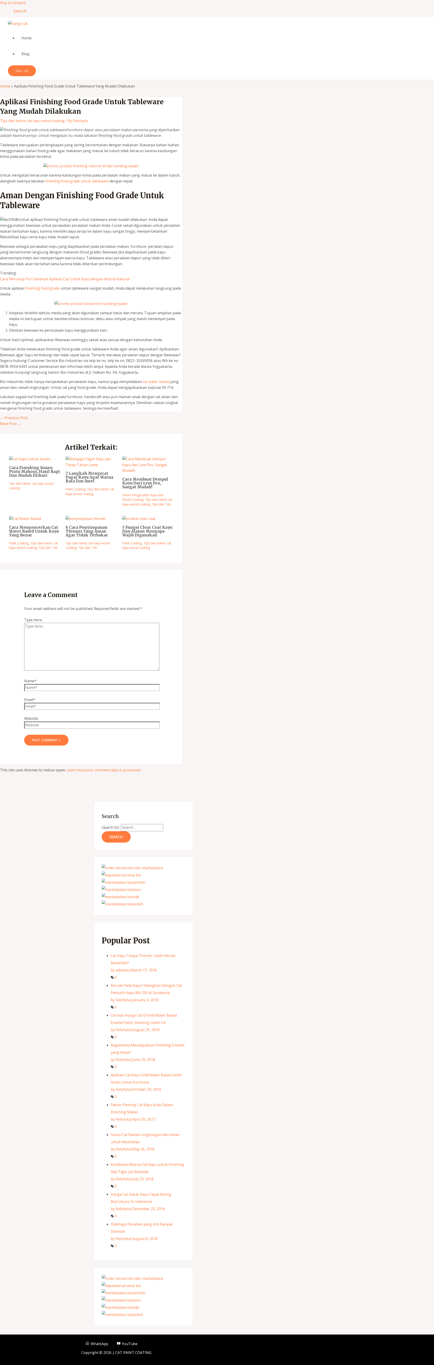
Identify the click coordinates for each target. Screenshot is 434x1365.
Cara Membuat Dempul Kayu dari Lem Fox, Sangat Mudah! (145, 483)
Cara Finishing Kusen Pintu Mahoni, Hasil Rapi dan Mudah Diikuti (34, 471)
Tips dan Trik (161, 504)
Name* (30, 680)
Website (31, 718)
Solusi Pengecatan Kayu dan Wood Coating (143, 497)
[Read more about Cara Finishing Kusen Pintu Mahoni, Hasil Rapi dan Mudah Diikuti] (29, 458)
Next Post (10, 423)
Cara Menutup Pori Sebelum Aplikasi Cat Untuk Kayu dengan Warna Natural (65, 278)
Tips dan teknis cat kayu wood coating (32, 120)
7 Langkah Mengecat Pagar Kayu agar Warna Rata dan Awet (89, 477)
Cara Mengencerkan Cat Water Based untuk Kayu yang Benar (34, 531)
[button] (18, 11)
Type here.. (33, 619)
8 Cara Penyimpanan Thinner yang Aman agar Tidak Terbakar (87, 531)
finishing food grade (42, 288)
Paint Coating (75, 489)
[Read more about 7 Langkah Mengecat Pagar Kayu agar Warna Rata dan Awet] (91, 464)
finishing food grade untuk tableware (77, 181)
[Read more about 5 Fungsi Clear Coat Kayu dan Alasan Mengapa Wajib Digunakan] (139, 518)
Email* (29, 699)
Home (26, 37)
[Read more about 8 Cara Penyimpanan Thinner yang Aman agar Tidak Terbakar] (86, 518)
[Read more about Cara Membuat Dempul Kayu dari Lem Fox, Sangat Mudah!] (147, 470)
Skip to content (13, 2)
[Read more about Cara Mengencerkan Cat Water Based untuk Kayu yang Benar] (25, 518)
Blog (25, 53)
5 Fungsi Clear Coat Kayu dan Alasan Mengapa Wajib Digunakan (147, 531)
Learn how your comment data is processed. (103, 770)
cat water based (156, 381)
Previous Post (14, 417)
